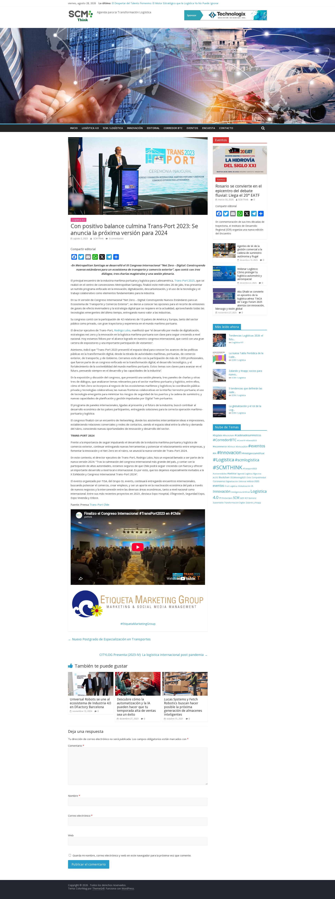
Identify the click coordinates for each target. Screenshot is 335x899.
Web (71, 835)
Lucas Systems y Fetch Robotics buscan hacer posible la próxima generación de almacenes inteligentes (183, 706)
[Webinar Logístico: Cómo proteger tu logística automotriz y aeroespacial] (224, 267)
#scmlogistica (247, 459)
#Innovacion (229, 452)
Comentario (76, 745)
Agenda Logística (244, 473)
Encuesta (208, 128)
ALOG (215, 477)
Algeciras (257, 473)
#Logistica (223, 459)
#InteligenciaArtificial (253, 453)
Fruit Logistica (231, 486)
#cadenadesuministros (248, 435)
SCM (236, 497)
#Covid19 (241, 440)
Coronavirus (219, 481)
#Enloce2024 (241, 446)
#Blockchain (228, 435)
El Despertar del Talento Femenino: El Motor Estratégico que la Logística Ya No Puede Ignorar (165, 3)
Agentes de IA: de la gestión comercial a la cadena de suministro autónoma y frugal (249, 251)
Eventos (192, 128)
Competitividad (259, 477)
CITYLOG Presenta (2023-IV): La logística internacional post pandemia (153, 655)
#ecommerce (220, 446)
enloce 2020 (253, 481)
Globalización (244, 486)
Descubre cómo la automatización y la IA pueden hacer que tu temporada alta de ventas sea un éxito (136, 706)
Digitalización (232, 481)
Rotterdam (227, 498)
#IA (214, 453)
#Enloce (231, 446)
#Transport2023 (250, 468)
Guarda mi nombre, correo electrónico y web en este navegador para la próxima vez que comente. (132, 855)
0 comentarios (116, 238)
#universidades (220, 473)
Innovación (135, 128)
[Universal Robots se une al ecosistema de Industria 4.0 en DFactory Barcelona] (90, 674)
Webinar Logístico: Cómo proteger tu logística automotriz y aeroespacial (249, 274)
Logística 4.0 (90, 128)
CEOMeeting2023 (238, 477)
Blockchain (224, 477)
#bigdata (217, 435)
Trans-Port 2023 (184, 280)
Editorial (153, 128)
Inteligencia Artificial (240, 492)
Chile (248, 477)
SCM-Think (98, 238)
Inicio (74, 128)
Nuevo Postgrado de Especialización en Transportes (109, 639)
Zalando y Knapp (253, 502)
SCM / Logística (113, 128)
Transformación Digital (234, 502)
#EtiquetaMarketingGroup (137, 624)
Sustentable (218, 502)
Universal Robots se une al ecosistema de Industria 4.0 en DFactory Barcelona (90, 703)
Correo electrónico (80, 815)
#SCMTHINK (227, 467)
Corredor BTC (173, 128)
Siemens (252, 498)
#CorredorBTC (224, 440)
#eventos (256, 446)
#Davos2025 (251, 440)
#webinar (232, 473)
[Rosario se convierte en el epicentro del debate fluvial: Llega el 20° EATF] (240, 147)
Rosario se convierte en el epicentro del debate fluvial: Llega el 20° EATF (238, 190)
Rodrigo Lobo (122, 330)
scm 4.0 (244, 498)
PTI (220, 498)
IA (252, 485)
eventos (218, 485)
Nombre (74, 795)
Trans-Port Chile (99, 504)
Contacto (226, 128)
